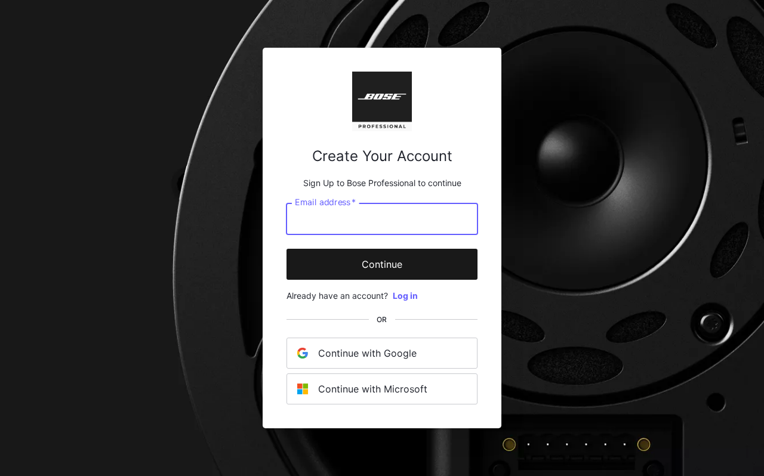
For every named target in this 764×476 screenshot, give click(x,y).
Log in (405, 295)
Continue (382, 264)
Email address (325, 202)
